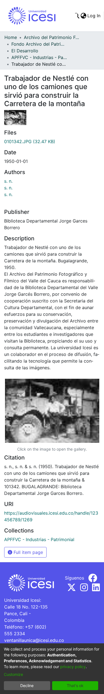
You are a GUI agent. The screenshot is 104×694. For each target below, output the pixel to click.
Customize (13, 674)
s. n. (8, 181)
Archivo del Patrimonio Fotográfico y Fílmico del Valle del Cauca (51, 37)
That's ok (75, 685)
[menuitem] (83, 15)
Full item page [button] (27, 552)
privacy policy (73, 666)
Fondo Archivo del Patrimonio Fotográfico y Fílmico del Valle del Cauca (39, 44)
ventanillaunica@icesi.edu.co (34, 640)
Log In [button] (94, 15)
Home (10, 37)
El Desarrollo (24, 50)
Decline (27, 685)
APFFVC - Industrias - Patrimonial (39, 57)
